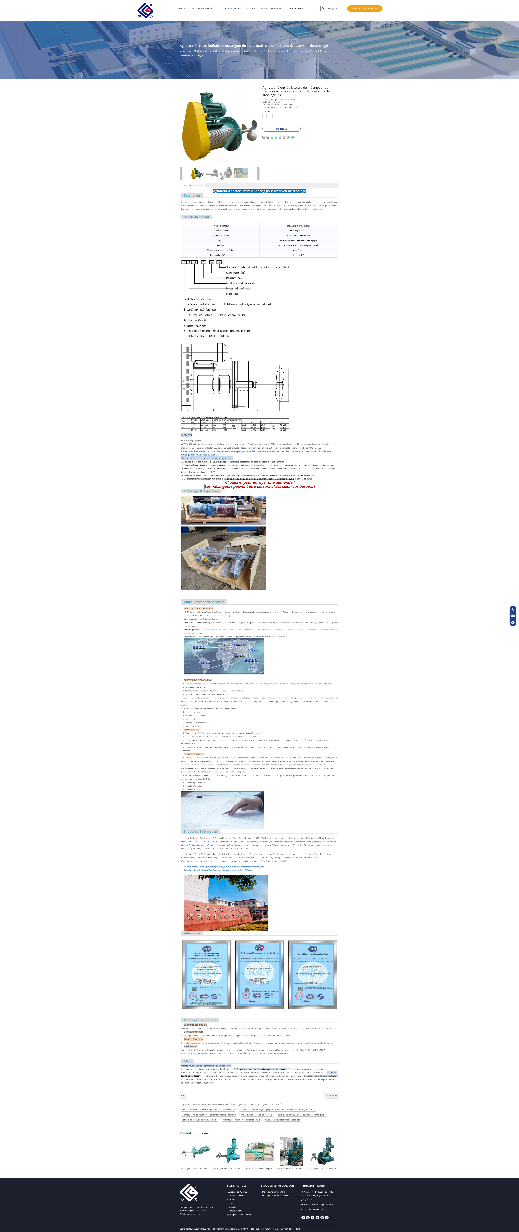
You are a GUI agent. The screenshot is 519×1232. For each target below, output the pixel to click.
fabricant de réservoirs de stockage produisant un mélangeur (208, 1109)
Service (231, 1203)
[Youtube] (317, 1217)
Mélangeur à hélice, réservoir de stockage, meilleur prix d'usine (209, 1114)
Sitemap (277, 1229)
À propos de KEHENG (237, 1192)
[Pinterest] (327, 1217)
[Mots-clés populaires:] (322, 8)
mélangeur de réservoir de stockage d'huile (241, 1119)
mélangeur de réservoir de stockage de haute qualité (256, 1104)
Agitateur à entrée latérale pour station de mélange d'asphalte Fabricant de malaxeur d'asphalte (259, 1168)
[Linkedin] (308, 1217)
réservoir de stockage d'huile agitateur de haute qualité (301, 1114)
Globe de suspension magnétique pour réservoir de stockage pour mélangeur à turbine (278, 1109)
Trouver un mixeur (236, 1195)
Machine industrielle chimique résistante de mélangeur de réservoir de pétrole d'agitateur (291, 1168)
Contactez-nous (235, 1210)
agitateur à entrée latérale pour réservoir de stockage (205, 1104)
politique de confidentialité (239, 1214)
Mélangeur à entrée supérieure (275, 1195)
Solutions (232, 1199)
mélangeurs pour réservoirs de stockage (282, 1119)
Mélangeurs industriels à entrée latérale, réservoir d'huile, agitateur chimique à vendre (227, 1168)
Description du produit (192, 185)
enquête (280, 128)
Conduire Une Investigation (364, 8)
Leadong (296, 1229)
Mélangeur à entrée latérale (274, 1192)
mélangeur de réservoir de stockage (257, 1114)
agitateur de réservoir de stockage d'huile (200, 1119)
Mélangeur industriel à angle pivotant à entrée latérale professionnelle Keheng (323, 1168)
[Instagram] (322, 1217)
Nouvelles (232, 1207)
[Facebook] (303, 1217)
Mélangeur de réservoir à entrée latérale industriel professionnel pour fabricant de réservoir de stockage (195, 1168)
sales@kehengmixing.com (322, 1204)
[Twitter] (312, 1217)
